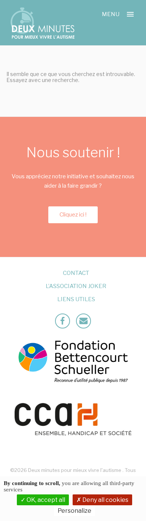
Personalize (74, 510)
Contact (76, 273)
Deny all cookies (104, 499)
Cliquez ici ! (73, 214)
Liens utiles (76, 299)
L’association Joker (76, 286)
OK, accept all (45, 499)
